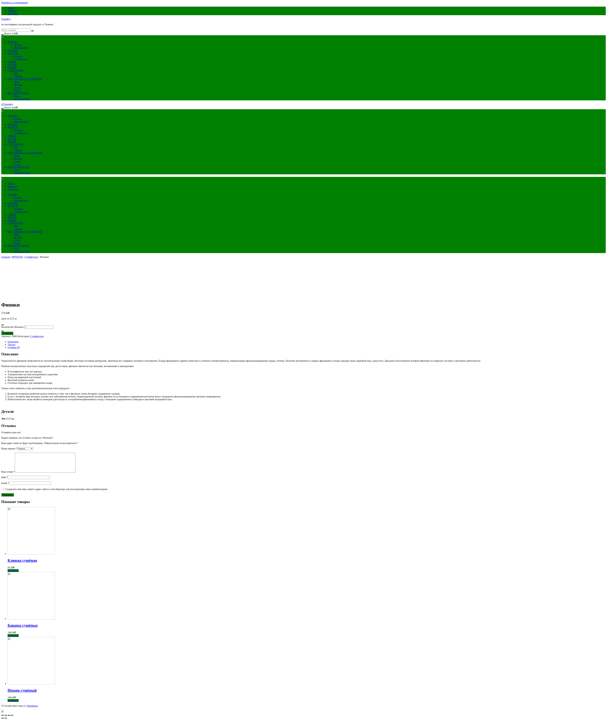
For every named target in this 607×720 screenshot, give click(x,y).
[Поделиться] (5, 715)
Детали (11, 344)
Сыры (17, 87)
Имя (4, 477)
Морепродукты (22, 99)
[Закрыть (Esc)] (2, 715)
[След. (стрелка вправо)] (5, 718)
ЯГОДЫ (12, 64)
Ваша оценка (9, 448)
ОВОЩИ (13, 50)
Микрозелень (21, 47)
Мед (16, 73)
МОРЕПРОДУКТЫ (18, 93)
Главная (5, 257)
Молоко (18, 84)
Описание (13, 341)
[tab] (307, 341)
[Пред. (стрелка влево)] (2, 718)
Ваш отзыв (8, 471)
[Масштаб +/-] (12, 715)
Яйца (17, 81)
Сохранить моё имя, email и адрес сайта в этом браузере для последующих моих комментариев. (56, 489)
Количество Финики (12, 327)
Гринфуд (6, 19)
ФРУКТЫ (13, 53)
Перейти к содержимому (14, 2)
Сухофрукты (21, 59)
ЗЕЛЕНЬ (12, 42)
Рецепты (12, 10)
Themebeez (32, 706)
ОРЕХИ (12, 67)
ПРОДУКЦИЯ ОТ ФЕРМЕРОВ (25, 79)
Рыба (16, 96)
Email (5, 483)
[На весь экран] (9, 715)
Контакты (13, 13)
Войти (11, 8)
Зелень (17, 44)
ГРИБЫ (12, 62)
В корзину (7, 333)
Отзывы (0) (14, 347)
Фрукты (18, 56)
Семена (18, 76)
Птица (17, 90)
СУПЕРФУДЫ (15, 70)
